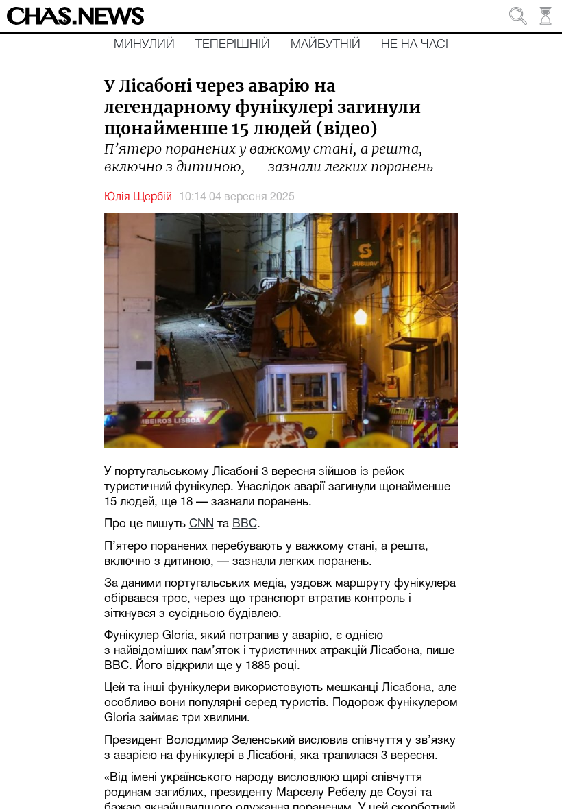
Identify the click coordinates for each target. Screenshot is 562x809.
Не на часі (414, 44)
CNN (201, 524)
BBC (244, 524)
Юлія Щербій (138, 197)
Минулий (144, 44)
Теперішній (232, 44)
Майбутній (326, 44)
